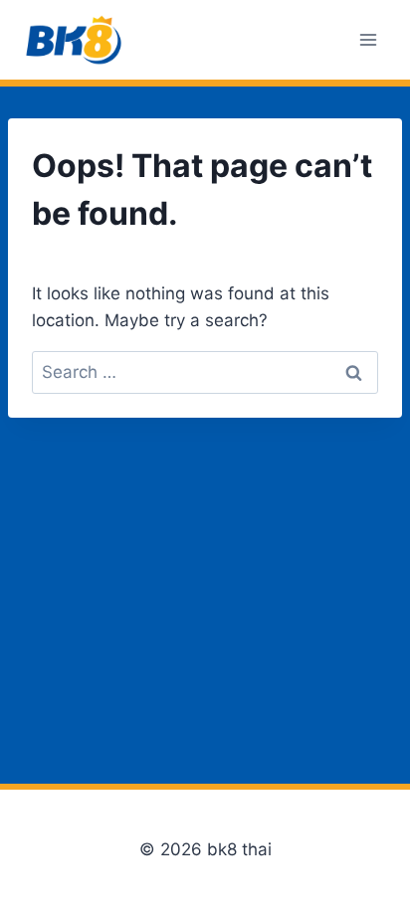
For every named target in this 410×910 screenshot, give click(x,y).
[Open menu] (367, 39)
